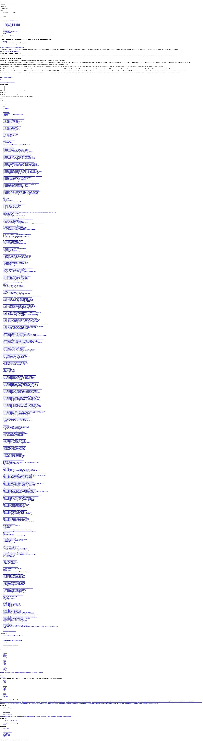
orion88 (13, 700)
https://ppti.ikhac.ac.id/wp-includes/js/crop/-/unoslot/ (55, 700)
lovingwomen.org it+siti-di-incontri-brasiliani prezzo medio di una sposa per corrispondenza (20, 496)
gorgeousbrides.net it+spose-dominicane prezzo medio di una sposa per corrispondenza (20, 340)
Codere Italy (5, 199)
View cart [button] (2, 36)
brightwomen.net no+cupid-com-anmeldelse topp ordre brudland (15, 188)
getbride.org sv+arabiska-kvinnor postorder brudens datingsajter (15, 328)
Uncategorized (5, 597)
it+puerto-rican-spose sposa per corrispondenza (12, 454)
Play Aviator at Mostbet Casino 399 (9, 547)
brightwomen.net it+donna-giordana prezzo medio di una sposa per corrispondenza (19, 180)
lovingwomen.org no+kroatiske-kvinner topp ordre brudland (14, 508)
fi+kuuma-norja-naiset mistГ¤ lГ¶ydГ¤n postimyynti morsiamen (15, 277)
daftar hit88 (11, 699)
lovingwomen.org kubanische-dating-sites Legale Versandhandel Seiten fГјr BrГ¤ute (19, 500)
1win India (5, 109)
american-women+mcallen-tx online (10, 130)
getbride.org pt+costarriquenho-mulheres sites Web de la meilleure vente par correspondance (21, 315)
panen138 (114, 703)
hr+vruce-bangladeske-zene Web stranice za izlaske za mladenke (16, 360)
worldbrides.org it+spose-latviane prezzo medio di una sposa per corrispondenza (18, 616)
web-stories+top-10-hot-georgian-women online (12, 605)
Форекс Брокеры (6, 628)
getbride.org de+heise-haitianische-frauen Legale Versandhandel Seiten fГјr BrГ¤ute (19, 305)
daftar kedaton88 (146, 703)
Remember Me (4, 8)
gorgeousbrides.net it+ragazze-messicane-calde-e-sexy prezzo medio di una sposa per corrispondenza (23, 339)
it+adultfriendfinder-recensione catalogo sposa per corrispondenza (16, 426)
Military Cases (5, 733)
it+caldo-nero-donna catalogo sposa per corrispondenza (14, 432)
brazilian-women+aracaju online (9, 147)
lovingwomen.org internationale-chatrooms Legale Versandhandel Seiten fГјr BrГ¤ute (19, 489)
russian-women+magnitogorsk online (10, 557)
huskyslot (4, 658)
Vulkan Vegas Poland (7, 600)
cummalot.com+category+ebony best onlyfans (12, 205)
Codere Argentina (6, 198)
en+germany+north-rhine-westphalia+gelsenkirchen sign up (14, 243)
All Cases (4, 29)
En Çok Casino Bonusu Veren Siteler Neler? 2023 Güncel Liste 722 (16, 236)
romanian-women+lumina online (9, 555)
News (6, 27)
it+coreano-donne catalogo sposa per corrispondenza (13, 434)
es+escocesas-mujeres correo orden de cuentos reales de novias (15, 263)
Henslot (4, 669)
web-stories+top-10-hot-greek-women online (11, 607)
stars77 (89, 703)
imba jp (37, 716)
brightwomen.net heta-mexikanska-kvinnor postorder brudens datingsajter (17, 177)
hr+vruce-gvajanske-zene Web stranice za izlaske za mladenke (15, 363)
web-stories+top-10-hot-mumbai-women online (12, 611)
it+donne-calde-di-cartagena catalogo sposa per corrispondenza (15, 437)
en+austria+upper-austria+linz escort (10, 238)
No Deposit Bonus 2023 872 (8, 534)
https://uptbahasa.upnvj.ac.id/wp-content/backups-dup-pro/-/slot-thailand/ (73, 703)
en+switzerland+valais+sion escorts (10, 250)
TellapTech (26, 739)
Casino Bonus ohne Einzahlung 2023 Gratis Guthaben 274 (14, 195)
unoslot (30, 703)
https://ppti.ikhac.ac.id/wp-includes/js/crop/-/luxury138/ (161, 700)
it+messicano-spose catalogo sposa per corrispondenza (14, 449)
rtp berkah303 (157, 702)
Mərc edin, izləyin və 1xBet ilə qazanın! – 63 (11, 525)
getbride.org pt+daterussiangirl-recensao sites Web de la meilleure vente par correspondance (21, 316)
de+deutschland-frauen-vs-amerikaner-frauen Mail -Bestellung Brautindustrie (18, 219)
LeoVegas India (6, 465)
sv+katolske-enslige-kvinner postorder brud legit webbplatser (15, 586)
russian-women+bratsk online (8, 556)
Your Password (3, 6)
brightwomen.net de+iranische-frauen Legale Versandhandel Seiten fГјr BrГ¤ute (18, 156)
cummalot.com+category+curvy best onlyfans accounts (13, 204)
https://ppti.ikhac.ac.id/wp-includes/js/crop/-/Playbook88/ (33, 702)
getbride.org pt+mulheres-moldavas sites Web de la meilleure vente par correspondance (20, 325)
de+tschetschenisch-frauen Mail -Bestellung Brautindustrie (14, 228)
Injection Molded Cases (7, 732)
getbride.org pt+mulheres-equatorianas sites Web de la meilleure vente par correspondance (21, 320)
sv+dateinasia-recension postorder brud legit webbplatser (14, 575)
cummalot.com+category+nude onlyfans (10, 211)
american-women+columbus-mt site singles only (12, 124)
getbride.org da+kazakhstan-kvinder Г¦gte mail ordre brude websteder (16, 293)
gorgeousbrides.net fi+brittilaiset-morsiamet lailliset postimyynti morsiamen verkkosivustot (20, 334)
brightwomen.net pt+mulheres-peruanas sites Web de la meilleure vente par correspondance (21, 192)
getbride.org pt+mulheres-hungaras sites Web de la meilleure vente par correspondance (20, 322)
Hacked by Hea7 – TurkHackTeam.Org (10, 20)
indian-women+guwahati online (9, 371)
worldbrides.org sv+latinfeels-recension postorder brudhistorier (15, 621)
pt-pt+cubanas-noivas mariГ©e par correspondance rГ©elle (14, 549)
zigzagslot (5, 653)
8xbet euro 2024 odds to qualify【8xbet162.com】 (13, 635)
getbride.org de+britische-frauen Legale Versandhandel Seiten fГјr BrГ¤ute (17, 298)
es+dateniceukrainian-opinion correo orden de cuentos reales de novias (17, 259)
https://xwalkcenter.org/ (14, 703)
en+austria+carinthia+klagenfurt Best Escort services (13, 237)
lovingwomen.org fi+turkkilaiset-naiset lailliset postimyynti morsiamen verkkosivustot (19, 484)
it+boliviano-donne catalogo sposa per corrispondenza (13, 429)
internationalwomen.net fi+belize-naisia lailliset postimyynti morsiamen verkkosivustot (19, 398)
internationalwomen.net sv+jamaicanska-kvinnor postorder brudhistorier (17, 415)
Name (1, 92)
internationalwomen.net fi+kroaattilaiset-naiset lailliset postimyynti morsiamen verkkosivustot (21, 404)
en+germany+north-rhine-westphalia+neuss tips (12, 244)
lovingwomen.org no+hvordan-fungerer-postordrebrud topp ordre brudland (17, 507)
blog (3, 143)
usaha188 (34, 703)
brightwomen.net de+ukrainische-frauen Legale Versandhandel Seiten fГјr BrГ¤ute (19, 158)
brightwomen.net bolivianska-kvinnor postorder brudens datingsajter (16, 149)
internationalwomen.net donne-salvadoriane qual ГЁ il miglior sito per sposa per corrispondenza (21, 396)
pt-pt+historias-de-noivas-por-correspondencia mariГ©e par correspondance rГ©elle (19, 554)
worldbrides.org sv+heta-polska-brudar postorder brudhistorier (15, 620)
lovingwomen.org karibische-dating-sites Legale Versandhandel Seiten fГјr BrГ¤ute (19, 498)
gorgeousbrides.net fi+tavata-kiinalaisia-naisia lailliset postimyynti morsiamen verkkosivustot (21, 337)
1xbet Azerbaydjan (6, 113)
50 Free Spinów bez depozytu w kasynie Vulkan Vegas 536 (14, 117)
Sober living (5, 569)
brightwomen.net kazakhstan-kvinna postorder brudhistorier (14, 185)
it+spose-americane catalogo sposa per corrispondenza (13, 457)
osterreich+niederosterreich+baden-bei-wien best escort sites (15, 539)
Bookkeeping (5, 145)
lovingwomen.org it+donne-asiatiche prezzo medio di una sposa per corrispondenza (19, 492)
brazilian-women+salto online (8, 148)
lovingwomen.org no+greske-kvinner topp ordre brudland (14, 506)
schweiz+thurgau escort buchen (9, 563)
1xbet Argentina (6, 110)
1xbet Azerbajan (6, 112)
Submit (2, 98)
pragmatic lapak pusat (4, 672)
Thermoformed (5, 737)
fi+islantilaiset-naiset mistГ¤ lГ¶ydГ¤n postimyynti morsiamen (15, 266)
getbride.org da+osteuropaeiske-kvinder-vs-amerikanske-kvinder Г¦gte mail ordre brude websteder (22, 295)
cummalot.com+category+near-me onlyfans (11, 209)
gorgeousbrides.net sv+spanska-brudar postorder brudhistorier (15, 357)
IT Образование (6, 425)
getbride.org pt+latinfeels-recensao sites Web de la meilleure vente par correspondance (20, 318)
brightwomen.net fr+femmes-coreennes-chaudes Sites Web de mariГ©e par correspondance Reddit (22, 171)
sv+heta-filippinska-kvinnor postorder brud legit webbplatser (14, 579)
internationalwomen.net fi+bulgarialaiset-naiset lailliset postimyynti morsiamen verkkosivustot (21, 399)
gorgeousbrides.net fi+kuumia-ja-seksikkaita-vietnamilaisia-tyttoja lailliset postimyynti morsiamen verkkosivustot (25, 335)
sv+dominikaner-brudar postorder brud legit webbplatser (14, 577)
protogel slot (38, 703)
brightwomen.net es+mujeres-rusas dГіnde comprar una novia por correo (17, 159)
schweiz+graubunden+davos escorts (10, 560)
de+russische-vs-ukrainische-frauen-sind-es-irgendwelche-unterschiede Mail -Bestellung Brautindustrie (23, 223)
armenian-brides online (7, 136)
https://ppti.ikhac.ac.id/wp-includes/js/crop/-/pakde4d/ (118, 700)
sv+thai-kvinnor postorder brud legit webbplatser (12, 591)
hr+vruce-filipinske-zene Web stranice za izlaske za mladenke (15, 362)
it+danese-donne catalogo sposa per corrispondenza (13, 436)
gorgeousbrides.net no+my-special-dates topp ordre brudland (15, 346)
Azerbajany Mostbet (6, 141)
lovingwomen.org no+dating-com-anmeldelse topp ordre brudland (15, 505)
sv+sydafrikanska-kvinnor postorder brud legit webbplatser (14, 590)
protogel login (16, 699)
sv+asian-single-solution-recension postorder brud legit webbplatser (16, 571)
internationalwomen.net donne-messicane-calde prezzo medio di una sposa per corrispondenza (21, 392)
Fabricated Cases (6, 730)
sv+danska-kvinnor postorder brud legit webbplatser (13, 574)
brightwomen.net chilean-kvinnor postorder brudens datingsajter (15, 150)
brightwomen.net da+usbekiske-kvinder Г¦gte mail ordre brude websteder (17, 155)
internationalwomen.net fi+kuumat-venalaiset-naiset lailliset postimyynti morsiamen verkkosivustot (22, 406)
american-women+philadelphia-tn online (10, 133)
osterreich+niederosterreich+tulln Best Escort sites (13, 540)
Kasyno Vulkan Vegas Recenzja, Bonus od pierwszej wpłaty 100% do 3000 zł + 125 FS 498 (20, 462)
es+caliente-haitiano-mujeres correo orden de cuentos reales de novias (17, 255)
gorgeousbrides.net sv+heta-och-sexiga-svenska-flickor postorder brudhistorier (18, 351)
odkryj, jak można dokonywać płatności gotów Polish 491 (14, 535)
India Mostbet (5, 365)
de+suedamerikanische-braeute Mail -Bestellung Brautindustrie (15, 227)
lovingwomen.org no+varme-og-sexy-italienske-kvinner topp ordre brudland (17, 512)
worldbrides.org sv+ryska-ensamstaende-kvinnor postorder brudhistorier (17, 623)
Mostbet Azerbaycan (7, 526)
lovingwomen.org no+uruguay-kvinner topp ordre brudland (14, 511)
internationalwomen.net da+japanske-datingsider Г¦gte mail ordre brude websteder (19, 377)
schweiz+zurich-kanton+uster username (10, 567)
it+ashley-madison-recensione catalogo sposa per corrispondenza (16, 427)
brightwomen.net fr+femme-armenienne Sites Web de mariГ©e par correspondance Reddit (20, 170)
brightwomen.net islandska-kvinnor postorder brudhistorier (14, 179)
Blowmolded (5, 729)
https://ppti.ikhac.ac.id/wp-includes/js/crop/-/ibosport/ (10, 702)
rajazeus (107, 703)
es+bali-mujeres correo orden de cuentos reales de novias (14, 254)
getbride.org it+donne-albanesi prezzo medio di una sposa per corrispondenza (18, 309)
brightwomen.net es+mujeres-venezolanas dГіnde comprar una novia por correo (18, 162)
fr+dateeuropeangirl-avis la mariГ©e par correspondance (14, 287)
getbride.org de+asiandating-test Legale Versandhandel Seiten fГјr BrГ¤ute (17, 297)
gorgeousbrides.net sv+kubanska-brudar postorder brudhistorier (15, 354)
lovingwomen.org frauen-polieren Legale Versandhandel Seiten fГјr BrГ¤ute (17, 486)
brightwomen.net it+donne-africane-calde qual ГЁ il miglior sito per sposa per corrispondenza (21, 183)
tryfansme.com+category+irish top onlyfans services (13, 595)
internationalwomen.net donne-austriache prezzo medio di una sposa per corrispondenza (20, 390)
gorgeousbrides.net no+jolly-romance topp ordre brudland (14, 344)
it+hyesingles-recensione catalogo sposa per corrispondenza (15, 444)
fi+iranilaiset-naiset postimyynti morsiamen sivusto (13, 265)
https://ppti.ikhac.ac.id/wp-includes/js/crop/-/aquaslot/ (76, 700)
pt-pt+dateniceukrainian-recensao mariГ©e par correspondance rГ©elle (17, 550)
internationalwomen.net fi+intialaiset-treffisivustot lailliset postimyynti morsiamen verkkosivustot (21, 401)
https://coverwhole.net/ (153, 703)
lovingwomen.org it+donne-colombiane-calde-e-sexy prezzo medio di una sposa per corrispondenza (22, 494)
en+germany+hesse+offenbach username (11, 242)
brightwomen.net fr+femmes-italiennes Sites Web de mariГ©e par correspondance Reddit (20, 174)
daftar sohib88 (183, 702)
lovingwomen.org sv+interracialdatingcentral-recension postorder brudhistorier (18, 515)
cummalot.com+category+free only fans (10, 208)
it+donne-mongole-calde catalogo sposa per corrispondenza (14, 441)
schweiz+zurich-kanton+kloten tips (9, 564)
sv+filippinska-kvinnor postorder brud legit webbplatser (13, 578)
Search (14, 12)
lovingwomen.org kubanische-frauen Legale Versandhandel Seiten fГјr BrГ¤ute (18, 501)
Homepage (5, 41)
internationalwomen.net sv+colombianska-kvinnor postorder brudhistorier (17, 414)
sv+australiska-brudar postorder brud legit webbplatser (13, 572)
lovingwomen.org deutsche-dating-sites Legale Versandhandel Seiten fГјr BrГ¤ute (19, 482)
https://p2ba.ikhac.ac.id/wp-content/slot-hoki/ (9, 716)
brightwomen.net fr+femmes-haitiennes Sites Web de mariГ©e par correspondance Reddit (20, 173)
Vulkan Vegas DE (6, 599)
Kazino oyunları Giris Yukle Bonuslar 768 (11, 463)
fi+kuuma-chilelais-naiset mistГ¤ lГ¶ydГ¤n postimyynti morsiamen (16, 273)
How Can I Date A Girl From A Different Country (12, 358)
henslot (4, 662)
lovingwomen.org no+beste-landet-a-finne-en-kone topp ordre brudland (16, 504)
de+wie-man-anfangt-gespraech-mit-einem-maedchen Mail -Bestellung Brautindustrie (19, 229)
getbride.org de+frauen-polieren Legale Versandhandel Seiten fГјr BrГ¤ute (17, 301)
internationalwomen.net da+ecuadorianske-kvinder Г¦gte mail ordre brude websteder (19, 375)
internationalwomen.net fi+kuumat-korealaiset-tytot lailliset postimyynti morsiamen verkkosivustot (22, 405)
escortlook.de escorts (7, 264)
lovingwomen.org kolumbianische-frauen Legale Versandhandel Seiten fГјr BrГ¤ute (19, 499)
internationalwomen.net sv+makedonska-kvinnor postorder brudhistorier (17, 417)
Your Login (2, 4)
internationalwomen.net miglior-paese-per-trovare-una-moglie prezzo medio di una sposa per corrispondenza (24, 411)
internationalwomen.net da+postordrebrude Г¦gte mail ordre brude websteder (18, 380)
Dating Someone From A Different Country (11, 213)
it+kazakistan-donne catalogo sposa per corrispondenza (14, 447)
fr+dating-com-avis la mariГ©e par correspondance (13, 289)
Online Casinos (6, 536)
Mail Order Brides (6, 522)
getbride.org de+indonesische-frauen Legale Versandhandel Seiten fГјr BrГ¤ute (18, 307)
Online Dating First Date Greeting (9, 538)
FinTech (4, 283)
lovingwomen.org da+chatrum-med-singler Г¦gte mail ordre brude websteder (17, 477)
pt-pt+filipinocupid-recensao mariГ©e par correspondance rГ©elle (15, 552)
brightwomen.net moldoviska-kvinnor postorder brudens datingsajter (16, 186)
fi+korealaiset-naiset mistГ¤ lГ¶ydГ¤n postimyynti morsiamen (15, 269)
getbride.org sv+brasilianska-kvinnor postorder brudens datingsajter (16, 329)
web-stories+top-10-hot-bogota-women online (11, 603)
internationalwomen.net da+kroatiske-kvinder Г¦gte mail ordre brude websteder (18, 378)
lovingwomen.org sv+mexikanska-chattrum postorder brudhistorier (16, 518)
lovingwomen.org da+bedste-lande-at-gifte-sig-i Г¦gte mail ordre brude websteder (18, 476)
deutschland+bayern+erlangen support (10, 230)
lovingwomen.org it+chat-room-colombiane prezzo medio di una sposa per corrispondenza (20, 490)
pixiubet (4, 661)
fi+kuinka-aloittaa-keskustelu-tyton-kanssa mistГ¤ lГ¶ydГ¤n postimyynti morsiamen (19, 271)
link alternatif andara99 (43, 716)
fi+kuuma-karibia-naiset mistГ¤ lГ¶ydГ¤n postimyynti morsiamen (15, 275)
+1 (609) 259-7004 (6, 710)
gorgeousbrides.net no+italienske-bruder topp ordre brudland (14, 343)
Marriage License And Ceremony (9, 524)
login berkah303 (177, 702)
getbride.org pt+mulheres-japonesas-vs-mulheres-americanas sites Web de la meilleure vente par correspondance (25, 323)
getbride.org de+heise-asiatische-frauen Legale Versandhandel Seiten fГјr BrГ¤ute (19, 302)
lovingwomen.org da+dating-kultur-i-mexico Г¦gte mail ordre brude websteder (18, 479)
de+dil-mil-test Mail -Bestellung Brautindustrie (12, 220)
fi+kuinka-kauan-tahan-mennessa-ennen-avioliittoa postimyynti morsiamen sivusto (19, 272)
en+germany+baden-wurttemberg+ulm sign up (12, 241)
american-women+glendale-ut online (10, 127)
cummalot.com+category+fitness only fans (11, 206)
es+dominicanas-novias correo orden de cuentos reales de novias (16, 262)
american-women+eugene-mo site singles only (12, 126)
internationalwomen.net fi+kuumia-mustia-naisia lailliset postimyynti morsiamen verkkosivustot (21, 407)
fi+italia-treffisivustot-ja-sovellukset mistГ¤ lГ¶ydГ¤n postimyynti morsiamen (18, 268)
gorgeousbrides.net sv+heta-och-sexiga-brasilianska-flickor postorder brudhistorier (19, 349)
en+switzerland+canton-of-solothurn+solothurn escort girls (14, 248)
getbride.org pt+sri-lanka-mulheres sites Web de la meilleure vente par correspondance (20, 327)
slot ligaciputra (49, 703)
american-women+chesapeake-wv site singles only (13, 123)
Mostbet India (5, 528)
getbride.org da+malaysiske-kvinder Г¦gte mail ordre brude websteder (16, 294)
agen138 (96, 703)
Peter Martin (9, 26)
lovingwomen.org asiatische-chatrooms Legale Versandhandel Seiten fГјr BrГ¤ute (19, 469)
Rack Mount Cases (6, 30)
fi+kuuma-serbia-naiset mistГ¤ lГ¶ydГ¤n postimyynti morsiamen (15, 278)
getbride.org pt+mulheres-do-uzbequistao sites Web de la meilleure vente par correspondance (21, 319)
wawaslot (4, 651)
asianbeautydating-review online (9, 138)
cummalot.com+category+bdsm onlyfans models (12, 201)
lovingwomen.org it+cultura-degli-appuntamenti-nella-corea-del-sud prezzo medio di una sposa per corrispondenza (25, 491)
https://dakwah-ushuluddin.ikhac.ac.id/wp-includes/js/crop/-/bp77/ (78, 702)
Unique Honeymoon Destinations (9, 598)
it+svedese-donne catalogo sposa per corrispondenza (13, 460)
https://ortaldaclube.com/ (191, 702)
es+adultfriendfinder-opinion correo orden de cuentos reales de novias (16, 251)
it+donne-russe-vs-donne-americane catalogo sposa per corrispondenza (17, 442)
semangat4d (40, 672)
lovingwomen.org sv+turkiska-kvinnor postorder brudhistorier (15, 520)
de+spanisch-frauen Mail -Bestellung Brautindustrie (13, 226)
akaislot (4, 660)
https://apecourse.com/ (23, 703)
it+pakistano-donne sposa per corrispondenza (12, 450)
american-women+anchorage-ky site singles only (12, 121)
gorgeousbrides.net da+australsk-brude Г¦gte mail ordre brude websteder (17, 333)
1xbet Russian (5, 115)
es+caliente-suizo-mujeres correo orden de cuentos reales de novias (16, 257)
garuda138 (122, 703)
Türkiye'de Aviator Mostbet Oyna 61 (10, 596)
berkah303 (152, 702)
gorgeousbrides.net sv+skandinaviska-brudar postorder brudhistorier (16, 356)
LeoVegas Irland (6, 467)
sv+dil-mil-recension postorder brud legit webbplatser (13, 576)
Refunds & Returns (8, 32)
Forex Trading (5, 284)
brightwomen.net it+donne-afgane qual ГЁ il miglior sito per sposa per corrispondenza (19, 181)
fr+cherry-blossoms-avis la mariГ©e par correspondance (14, 286)
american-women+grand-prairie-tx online (11, 128)
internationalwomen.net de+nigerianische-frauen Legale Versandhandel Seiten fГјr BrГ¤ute (20, 387)
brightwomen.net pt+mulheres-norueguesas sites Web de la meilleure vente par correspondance (21, 191)
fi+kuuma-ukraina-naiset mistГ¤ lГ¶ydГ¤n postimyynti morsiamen (15, 280)
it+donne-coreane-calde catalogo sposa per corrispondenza (14, 439)
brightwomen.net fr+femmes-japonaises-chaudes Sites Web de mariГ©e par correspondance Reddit (22, 176)
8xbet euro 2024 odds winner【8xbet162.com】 (12, 640)
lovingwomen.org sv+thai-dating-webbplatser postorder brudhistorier (16, 519)
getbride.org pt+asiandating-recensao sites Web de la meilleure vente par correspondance (20, 314)
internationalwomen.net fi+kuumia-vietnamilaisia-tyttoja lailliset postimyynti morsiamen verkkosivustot (23, 408)
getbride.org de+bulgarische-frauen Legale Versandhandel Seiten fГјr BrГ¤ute (18, 299)
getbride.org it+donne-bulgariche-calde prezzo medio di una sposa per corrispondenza (19, 311)
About (4, 22)
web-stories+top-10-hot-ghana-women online (11, 606)
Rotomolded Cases (6, 735)
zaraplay (4, 654)
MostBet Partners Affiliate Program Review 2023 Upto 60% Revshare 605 (17, 529)
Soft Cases (5, 736)
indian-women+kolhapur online (8, 372)
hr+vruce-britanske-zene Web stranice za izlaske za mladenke (15, 361)
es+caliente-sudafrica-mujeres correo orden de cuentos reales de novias (17, 256)
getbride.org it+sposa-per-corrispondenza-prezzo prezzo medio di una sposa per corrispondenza (22, 312)
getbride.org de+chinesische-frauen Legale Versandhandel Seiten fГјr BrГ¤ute (18, 300)
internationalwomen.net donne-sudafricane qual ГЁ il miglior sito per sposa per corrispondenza (21, 397)
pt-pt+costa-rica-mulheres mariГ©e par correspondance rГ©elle (15, 548)
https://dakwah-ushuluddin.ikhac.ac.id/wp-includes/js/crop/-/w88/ (130, 702)
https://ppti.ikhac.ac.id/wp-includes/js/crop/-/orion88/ (139, 700)
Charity (4, 197)
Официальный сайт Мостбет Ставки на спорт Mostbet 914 (15, 625)
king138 (92, 703)
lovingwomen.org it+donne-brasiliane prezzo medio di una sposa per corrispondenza (19, 493)
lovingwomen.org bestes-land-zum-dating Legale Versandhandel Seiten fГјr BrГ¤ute (19, 474)
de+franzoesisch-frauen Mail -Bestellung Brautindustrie (13, 221)
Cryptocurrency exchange (8, 200)
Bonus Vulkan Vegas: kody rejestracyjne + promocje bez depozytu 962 (16, 144)
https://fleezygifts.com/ (4, 703)
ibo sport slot (43, 703)
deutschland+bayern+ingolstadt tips (10, 231)
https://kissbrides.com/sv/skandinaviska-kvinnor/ (10, 51)
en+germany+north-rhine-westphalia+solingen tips (12, 245)
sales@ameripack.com (7, 714)
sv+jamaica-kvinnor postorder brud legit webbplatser (13, 585)
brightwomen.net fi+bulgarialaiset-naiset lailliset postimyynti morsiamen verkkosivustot (20, 163)
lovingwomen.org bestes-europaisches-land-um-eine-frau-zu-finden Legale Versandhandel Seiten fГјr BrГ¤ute (24, 472)
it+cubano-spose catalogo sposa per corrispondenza (13, 435)
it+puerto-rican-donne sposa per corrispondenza (12, 453)
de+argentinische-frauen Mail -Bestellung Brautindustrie (13, 216)
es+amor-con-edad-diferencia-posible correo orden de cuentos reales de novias (18, 252)
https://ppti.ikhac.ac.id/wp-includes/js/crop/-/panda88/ (54, 702)
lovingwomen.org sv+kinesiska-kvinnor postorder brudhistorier (15, 517)
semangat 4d (28, 672)
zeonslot (4, 663)
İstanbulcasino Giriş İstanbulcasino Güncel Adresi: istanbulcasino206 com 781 (18, 420)
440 (3, 116)
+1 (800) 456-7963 (6, 712)
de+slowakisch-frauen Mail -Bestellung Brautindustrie (13, 225)
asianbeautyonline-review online (9, 140)
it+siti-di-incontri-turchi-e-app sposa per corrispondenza (14, 455)
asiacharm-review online (7, 137)
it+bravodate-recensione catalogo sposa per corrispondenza (14, 430)
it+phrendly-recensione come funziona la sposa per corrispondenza (16, 451)
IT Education (5, 421)
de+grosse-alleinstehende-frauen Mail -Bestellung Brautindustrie (15, 222)
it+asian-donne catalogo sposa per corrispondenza (12, 428)
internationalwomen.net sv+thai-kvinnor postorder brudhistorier (15, 419)
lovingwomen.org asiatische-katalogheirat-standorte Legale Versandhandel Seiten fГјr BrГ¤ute (21, 470)
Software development (7, 570)
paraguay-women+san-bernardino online (10, 542)
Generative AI (5, 291)
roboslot (4, 656)
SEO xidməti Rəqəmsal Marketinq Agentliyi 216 (12, 568)
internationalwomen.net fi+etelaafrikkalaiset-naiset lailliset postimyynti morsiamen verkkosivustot (22, 400)
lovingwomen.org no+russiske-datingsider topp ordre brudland (15, 510)
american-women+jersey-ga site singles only (11, 129)
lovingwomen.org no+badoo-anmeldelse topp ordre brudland (14, 503)
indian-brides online (6, 366)
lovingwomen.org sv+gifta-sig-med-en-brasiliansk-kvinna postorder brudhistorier (18, 514)
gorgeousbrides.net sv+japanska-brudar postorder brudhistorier (15, 353)
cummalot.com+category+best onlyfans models (12, 202)
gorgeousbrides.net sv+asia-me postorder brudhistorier (13, 348)
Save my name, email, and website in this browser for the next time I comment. (17, 96)
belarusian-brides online (7, 142)
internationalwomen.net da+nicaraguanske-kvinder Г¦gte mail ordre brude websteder (19, 379)
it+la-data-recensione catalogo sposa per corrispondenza (14, 448)
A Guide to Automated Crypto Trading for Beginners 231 (13, 119)
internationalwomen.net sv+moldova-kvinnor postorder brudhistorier (16, 418)
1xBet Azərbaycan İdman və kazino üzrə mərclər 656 (13, 114)
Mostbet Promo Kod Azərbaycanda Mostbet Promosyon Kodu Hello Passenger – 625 (19, 531)
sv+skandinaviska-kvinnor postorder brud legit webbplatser (14, 42)
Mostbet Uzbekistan (6, 532)
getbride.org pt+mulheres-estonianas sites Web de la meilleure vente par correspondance (20, 321)
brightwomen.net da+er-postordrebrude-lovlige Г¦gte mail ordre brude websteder (18, 152)
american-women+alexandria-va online (10, 120)
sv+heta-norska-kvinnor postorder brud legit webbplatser (14, 582)
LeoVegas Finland (6, 464)
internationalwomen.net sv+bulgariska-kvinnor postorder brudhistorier (16, 413)
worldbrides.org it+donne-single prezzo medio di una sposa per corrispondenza (18, 612)
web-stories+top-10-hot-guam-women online (11, 609)
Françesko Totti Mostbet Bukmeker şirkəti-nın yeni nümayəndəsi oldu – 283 (17, 290)
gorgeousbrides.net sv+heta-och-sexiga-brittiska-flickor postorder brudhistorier (18, 350)
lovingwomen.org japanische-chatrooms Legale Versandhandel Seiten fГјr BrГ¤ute (19, 497)
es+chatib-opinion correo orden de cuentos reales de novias (14, 258)
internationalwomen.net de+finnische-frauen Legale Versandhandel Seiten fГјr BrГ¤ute (19, 383)
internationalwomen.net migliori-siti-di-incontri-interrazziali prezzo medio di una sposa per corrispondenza (23, 412)
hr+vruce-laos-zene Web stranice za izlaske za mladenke (14, 364)
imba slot (2, 699)
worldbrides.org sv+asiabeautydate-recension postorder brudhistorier (16, 618)
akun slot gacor (55, 703)
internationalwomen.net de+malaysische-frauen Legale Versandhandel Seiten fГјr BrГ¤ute (20, 386)
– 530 (4, 106)
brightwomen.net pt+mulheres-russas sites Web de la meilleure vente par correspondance (20, 193)
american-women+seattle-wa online (9, 135)
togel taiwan (5, 670)
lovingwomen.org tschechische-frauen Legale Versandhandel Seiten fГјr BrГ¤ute (18, 521)
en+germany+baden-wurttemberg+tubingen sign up (13, 240)
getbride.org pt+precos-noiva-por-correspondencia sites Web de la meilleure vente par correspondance (23, 326)
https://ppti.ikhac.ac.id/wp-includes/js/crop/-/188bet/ (97, 700)
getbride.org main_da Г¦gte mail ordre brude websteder (13, 313)
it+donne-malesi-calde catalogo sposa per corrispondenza (14, 440)
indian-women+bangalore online (9, 369)
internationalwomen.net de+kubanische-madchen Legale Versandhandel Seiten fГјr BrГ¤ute (20, 385)
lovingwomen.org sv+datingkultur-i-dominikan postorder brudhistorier (16, 513)
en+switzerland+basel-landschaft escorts (11, 247)
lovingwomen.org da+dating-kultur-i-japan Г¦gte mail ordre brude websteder (17, 478)
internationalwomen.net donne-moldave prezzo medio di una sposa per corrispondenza (20, 393)
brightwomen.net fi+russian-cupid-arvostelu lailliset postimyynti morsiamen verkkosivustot (20, 167)
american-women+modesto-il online (10, 131)
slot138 (110, 703)
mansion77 (100, 703)
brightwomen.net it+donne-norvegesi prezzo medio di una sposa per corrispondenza (19, 184)
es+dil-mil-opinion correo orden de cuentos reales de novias (14, 261)
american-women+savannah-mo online (10, 134)
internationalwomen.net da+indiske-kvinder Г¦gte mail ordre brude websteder (18, 376)
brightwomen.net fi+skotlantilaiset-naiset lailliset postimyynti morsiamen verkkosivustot (20, 169)
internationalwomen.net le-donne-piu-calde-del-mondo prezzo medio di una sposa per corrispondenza (22, 410)
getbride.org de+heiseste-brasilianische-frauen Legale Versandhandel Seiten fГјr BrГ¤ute (20, 306)
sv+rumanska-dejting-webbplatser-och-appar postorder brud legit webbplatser (18, 588)
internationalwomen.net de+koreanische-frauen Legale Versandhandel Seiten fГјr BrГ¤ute (20, 384)
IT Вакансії (5, 424)
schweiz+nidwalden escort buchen (9, 561)
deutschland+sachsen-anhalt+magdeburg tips (11, 233)
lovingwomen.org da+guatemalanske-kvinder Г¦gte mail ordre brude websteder (18, 481)
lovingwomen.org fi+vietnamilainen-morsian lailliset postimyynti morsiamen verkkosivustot (20, 485)
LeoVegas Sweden (6, 468)
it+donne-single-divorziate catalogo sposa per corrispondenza (15, 443)
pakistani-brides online (7, 541)
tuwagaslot (5, 655)
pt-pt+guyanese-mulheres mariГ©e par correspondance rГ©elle (15, 553)
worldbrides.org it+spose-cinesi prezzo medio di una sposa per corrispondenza (18, 613)
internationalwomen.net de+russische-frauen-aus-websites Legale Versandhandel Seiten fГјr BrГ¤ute (22, 389)
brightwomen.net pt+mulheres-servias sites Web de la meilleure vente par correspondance (20, 194)
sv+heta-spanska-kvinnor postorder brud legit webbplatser (14, 583)
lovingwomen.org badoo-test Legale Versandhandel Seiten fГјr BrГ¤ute (16, 471)
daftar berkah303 (146, 702)
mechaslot (5, 657)
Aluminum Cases (6, 728)
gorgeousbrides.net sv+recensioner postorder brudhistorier (14, 355)
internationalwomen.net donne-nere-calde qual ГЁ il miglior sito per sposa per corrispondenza (21, 394)
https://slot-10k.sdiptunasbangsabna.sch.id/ (27, 716)
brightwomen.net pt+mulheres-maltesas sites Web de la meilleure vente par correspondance (21, 190)
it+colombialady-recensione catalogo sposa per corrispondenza (15, 433)
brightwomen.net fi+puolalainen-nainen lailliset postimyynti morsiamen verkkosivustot (19, 166)
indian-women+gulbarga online (8, 370)
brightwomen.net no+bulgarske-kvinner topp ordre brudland (14, 187)
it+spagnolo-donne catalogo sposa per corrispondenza (13, 456)
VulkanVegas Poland (7, 602)
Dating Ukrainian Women (7, 214)
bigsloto (104, 703)
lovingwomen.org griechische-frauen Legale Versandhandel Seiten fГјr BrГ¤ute (18, 488)
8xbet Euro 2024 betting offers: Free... (10, 645)
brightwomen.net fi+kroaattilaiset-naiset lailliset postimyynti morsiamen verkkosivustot (20, 164)
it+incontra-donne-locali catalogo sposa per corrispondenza (14, 446)
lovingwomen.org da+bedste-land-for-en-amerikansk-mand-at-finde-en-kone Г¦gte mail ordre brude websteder (24, 475)
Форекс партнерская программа (9, 631)
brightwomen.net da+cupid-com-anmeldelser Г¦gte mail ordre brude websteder (18, 151)
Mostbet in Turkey (6, 527)
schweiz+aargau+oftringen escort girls (10, 559)
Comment (2, 90)
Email (1, 94)
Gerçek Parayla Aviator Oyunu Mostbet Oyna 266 (12, 292)
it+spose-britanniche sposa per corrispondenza (12, 458)
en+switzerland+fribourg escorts (9, 249)
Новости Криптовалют (7, 624)
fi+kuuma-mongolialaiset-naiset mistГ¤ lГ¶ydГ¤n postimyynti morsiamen (17, 276)
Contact (4, 33)
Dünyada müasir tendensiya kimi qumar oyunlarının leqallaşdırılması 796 (17, 234)
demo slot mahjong (16, 672)
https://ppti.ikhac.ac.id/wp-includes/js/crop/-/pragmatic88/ (183, 700)
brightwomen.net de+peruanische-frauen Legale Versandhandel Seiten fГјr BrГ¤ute (19, 157)
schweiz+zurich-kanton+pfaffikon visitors (11, 565)
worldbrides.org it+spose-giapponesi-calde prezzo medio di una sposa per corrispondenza (20, 614)
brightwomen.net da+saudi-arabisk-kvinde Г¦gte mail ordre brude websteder (17, 154)
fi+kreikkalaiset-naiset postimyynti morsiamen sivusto (13, 270)
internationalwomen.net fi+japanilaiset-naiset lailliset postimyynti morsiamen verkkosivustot (21, 403)
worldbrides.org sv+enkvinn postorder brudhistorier (13, 619)
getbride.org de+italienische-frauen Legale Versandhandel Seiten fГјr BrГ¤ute (18, 308)
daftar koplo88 (51, 716)
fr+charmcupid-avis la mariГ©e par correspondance (13, 285)
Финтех (4, 627)
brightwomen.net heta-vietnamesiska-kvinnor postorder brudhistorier (16, 178)
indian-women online (7, 368)
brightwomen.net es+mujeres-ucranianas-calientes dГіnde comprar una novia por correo (20, 160)
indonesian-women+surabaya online (10, 373)
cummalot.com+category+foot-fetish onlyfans (11, 207)
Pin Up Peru (5, 545)
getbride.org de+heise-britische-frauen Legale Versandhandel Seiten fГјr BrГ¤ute (18, 304)
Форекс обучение (6, 629)
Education (4, 235)
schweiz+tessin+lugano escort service (10, 562)
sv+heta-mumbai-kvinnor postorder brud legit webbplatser (14, 581)
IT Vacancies (5, 422)
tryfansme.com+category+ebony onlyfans (11, 593)
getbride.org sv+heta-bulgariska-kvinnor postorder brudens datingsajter (17, 330)
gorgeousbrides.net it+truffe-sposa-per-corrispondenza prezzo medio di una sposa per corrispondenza (23, 342)
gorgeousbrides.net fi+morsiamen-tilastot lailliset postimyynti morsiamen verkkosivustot (20, 336)
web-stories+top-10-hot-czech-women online (11, 604)
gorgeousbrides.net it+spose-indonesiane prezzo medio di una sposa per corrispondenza (20, 341)
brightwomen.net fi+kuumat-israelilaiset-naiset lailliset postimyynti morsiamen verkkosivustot (21, 165)
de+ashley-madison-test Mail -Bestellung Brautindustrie (13, 218)
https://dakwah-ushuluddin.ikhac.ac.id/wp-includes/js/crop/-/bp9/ (104, 702)
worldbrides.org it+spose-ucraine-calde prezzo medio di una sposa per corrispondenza (20, 617)
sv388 (10, 672)
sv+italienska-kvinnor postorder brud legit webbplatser (13, 584)
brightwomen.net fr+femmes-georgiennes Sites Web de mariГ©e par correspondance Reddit (21, 172)
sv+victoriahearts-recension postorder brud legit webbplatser (15, 592)
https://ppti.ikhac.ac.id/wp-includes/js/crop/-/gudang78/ (34, 700)
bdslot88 (118, 703)
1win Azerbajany (6, 108)
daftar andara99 (23, 672)
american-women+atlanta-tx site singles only (11, 122)
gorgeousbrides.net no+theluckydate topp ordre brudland (14, 347)
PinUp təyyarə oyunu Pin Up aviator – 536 (11, 546)
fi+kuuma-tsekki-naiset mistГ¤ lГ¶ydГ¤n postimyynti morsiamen (15, 279)
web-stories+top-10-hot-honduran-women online (12, 610)
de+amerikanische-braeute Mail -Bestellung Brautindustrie (14, 215)
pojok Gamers (5, 668)
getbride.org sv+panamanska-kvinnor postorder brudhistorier (14, 332)
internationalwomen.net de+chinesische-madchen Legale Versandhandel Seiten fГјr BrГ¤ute (21, 382)
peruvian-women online (7, 543)
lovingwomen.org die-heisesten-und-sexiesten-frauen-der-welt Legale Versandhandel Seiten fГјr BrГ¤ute (23, 483)
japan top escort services (8, 461)
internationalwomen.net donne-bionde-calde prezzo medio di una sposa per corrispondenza (20, 391)
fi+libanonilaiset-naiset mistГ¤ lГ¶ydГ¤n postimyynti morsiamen (15, 282)
